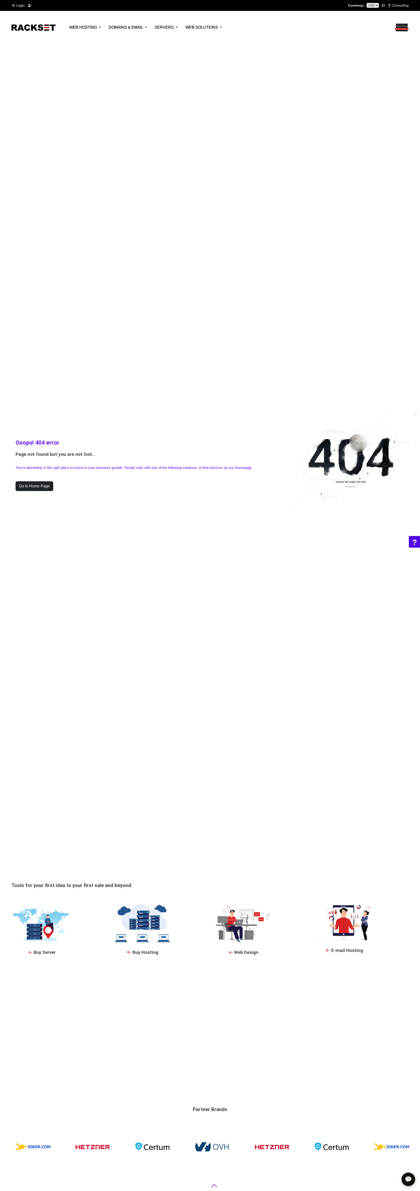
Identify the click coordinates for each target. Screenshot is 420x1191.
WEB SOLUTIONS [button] (202, 27)
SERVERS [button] (165, 27)
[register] (30, 5)
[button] (383, 5)
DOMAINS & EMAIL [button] (126, 27)
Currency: (356, 5)
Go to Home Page (34, 486)
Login (20, 5)
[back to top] (214, 1186)
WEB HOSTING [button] (83, 27)
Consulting (400, 5)
